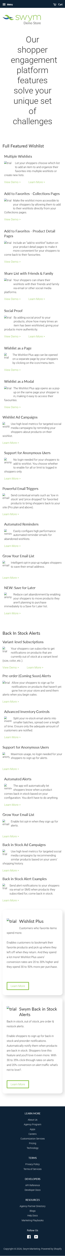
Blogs (33, 1211)
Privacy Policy (32, 1164)
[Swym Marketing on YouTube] (36, 1237)
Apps (32, 1129)
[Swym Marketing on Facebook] (29, 1237)
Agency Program (32, 1124)
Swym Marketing (31, 1248)
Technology (32, 1148)
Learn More (18, 986)
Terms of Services (33, 1169)
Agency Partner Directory (33, 1206)
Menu (9, 4)
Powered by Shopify (51, 1248)
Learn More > (36, 182)
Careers (32, 1134)
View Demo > (12, 182)
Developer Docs (32, 1190)
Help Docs (32, 1215)
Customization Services (32, 1138)
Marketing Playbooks (33, 1220)
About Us (32, 1119)
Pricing (32, 1143)
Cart (60, 4)
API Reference (32, 1185)
